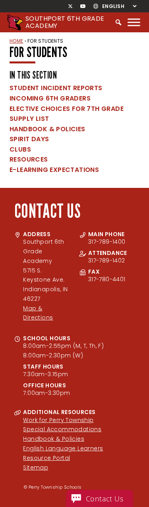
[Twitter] (70, 6)
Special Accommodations (62, 429)
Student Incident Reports (56, 88)
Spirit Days (29, 139)
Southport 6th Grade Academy (64, 22)
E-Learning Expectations (54, 169)
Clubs (20, 149)
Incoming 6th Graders (50, 98)
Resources (29, 159)
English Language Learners (63, 448)
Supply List (29, 118)
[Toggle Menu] (134, 22)
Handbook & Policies (47, 129)
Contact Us (104, 498)
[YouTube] (83, 6)
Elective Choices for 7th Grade (67, 108)
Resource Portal (46, 458)
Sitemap (35, 467)
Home (16, 40)
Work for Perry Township (58, 420)
